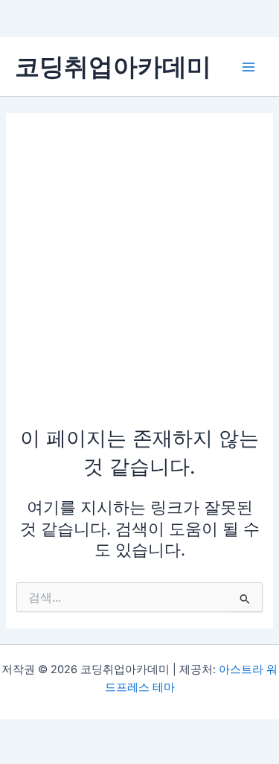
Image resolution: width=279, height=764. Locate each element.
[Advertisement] (139, 276)
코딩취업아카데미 (113, 66)
